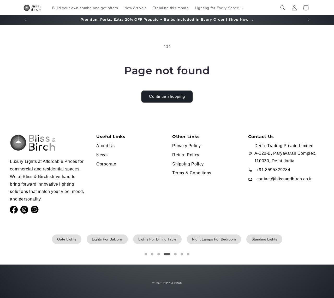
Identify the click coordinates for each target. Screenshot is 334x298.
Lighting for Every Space (217, 8)
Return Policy (185, 155)
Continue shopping (167, 96)
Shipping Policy (188, 164)
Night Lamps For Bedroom (214, 239)
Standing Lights (264, 239)
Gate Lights (66, 239)
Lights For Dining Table (157, 239)
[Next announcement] (308, 20)
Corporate (106, 164)
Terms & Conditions (191, 173)
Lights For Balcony (107, 239)
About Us (105, 146)
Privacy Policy (186, 146)
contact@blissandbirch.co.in (285, 179)
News (102, 155)
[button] (219, 7)
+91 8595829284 (273, 170)
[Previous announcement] (25, 20)
